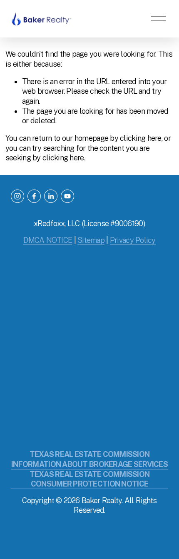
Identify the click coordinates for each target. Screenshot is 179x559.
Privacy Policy (133, 240)
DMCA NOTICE (47, 240)
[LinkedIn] (50, 196)
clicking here (141, 138)
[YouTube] (67, 196)
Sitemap (90, 240)
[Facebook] (34, 196)
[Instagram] (17, 196)
